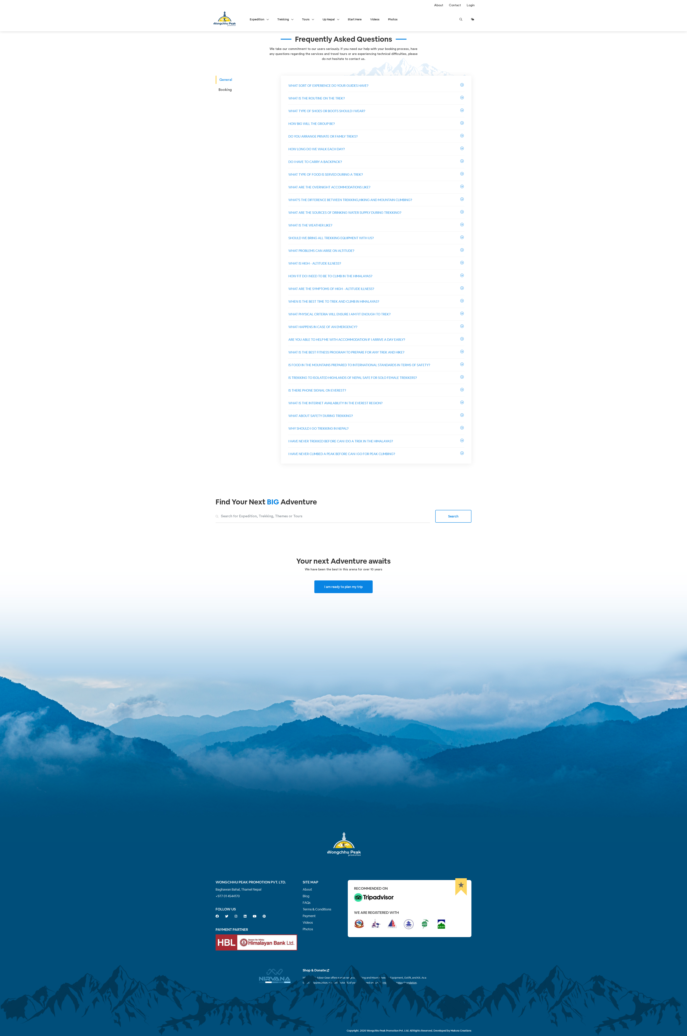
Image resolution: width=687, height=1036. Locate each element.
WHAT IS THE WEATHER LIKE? (310, 225)
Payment (309, 916)
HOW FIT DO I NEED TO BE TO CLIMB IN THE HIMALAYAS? (330, 276)
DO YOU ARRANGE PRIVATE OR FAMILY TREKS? (323, 136)
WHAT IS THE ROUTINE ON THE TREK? (316, 98)
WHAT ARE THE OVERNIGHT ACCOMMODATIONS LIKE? (329, 187)
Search (453, 516)
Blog (306, 896)
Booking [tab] (225, 90)
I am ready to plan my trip (343, 587)
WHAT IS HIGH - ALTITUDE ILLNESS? (314, 263)
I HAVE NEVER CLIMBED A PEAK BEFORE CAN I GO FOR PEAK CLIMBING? (341, 454)
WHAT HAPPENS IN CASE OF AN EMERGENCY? (322, 327)
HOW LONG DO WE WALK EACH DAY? (316, 149)
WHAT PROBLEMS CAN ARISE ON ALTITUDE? (321, 251)
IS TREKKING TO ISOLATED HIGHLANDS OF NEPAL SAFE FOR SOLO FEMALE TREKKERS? (352, 378)
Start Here (355, 19)
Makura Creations (461, 1030)
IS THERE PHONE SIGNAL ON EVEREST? (317, 390)
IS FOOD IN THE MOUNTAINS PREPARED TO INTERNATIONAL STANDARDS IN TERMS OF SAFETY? (359, 365)
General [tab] (225, 80)
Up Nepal (329, 19)
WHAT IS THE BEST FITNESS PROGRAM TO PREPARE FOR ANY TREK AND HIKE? (346, 352)
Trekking (283, 19)
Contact (455, 5)
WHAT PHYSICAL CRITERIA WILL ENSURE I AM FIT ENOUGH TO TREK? (339, 314)
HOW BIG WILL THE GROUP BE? (311, 124)
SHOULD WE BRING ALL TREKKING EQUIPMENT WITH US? (331, 238)
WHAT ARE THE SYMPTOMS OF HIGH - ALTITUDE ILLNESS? (331, 289)
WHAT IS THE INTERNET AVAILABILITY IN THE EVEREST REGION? (335, 403)
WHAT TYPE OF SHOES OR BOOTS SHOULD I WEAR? (326, 111)
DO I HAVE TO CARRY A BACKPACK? (315, 162)
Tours (306, 19)
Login (471, 5)
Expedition (257, 19)
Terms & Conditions (317, 909)
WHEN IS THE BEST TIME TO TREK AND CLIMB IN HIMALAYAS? (333, 301)
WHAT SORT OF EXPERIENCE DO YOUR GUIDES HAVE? (328, 86)
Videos (374, 19)
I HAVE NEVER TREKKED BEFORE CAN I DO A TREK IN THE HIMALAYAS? (340, 441)
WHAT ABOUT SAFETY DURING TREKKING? (320, 416)
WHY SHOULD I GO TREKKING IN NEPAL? (318, 428)
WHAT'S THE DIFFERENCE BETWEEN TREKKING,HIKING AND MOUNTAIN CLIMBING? (350, 200)
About (438, 5)
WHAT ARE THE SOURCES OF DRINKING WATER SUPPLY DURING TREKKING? (344, 213)
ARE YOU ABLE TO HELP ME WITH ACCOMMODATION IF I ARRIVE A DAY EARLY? (346, 340)
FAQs (306, 903)
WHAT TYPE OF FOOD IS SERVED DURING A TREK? (325, 174)
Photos (393, 19)
